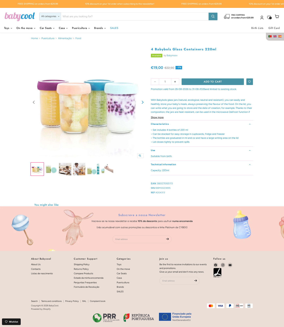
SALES (114, 28)
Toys (7, 28)
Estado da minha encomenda (88, 278)
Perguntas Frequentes (85, 282)
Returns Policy (81, 269)
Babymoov (172, 55)
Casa (62, 28)
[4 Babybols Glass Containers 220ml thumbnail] (37, 169)
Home (34, 38)
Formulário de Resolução (86, 287)
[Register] (167, 239)
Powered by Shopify (41, 309)
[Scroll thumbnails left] (33, 102)
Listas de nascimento (42, 273)
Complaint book (97, 301)
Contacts (36, 269)
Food (78, 38)
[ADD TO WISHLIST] (249, 81)
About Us (36, 264)
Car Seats (46, 28)
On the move (25, 28)
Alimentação (65, 38)
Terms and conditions (51, 301)
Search (34, 301)
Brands (99, 28)
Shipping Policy (81, 264)
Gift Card (274, 28)
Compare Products (83, 273)
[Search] (213, 16)
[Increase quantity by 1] (175, 81)
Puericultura (80, 28)
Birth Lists (257, 28)
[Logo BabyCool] (19, 16)
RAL (84, 301)
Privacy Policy (72, 301)
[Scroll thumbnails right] (142, 102)
